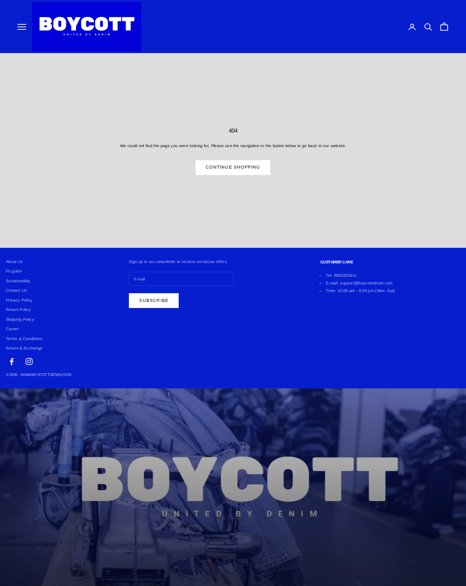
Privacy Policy (19, 300)
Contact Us (16, 290)
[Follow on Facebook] (11, 361)
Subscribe (154, 300)
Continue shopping (233, 167)
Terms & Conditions (24, 338)
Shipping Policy (20, 319)
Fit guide (14, 271)
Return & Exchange (24, 348)
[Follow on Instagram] (29, 361)
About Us (14, 261)
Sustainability (18, 281)
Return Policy (18, 309)
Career (12, 329)
